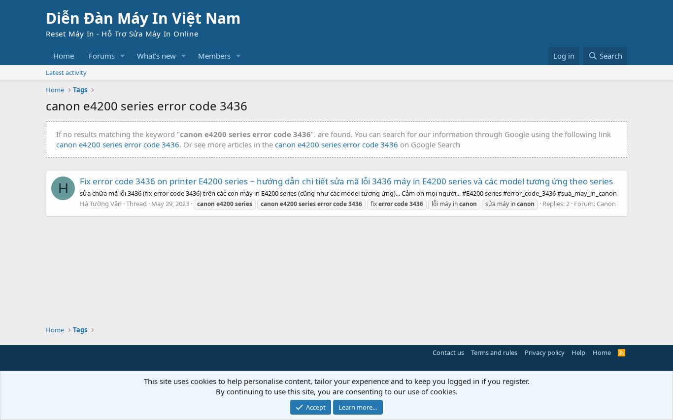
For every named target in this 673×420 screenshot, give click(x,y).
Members (214, 56)
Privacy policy (545, 352)
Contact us (448, 352)
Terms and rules (494, 352)
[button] (123, 56)
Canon (606, 203)
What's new (156, 56)
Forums (102, 56)
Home (63, 56)
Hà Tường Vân (101, 203)
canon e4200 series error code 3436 (117, 144)
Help (578, 352)
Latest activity (66, 72)
